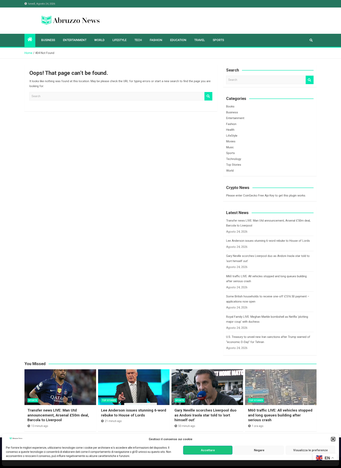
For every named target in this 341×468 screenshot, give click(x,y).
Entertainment (74, 40)
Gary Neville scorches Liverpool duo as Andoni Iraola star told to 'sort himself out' (205, 415)
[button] (333, 439)
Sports (218, 40)
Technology (233, 159)
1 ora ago (257, 426)
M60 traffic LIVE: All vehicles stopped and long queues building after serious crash (280, 415)
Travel (199, 40)
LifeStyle (119, 40)
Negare (259, 450)
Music (230, 147)
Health (230, 130)
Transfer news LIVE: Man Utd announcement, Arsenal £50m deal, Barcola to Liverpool (58, 415)
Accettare (208, 450)
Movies (230, 141)
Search (208, 96)
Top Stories (233, 164)
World (99, 40)
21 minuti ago (113, 421)
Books (230, 106)
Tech (138, 40)
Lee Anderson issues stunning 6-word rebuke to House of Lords (268, 240)
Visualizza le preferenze (310, 450)
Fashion (156, 40)
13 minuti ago (39, 426)
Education (178, 40)
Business (48, 40)
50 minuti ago (186, 426)
